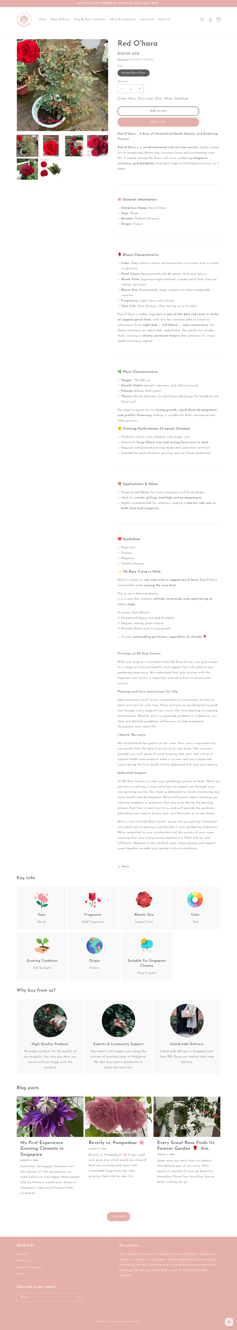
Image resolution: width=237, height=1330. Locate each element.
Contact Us (24, 1260)
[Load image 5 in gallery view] (27, 169)
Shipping (123, 59)
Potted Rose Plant (134, 72)
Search (21, 1273)
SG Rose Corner (112, 1322)
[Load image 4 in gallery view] (97, 146)
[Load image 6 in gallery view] (50, 169)
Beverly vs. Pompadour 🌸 (116, 1143)
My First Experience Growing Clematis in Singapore (42, 1149)
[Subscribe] (79, 1297)
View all (118, 1216)
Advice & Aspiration (29, 1267)
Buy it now (158, 121)
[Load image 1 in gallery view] (27, 146)
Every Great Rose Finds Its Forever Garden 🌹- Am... (186, 1146)
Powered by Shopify (130, 1322)
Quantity (123, 81)
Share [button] (125, 866)
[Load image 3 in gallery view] (74, 146)
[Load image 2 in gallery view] (50, 146)
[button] (202, 19)
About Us (23, 1254)
